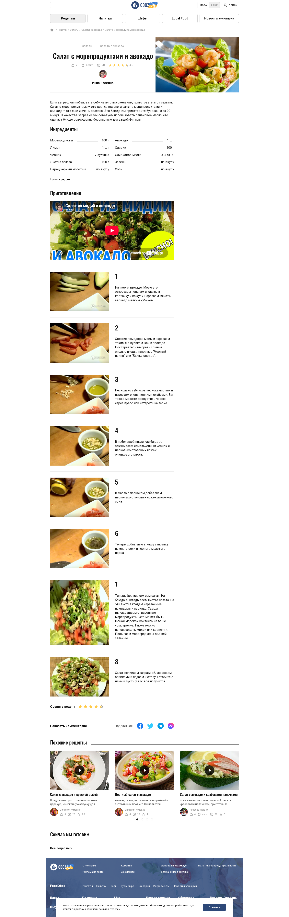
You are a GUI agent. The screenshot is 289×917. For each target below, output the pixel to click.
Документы (128, 871)
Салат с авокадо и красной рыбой (74, 794)
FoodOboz (57, 886)
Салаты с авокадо (91, 30)
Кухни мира (127, 886)
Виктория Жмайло (70, 809)
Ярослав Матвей (199, 809)
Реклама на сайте (93, 871)
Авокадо (121, 140)
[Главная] (52, 30)
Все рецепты (60, 848)
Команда (126, 865)
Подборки (144, 886)
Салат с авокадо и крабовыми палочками (209, 794)
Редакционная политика (174, 871)
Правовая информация (173, 865)
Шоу (53, 907)
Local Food (180, 18)
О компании (90, 865)
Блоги (54, 898)
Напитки (105, 18)
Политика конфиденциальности (217, 865)
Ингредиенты (161, 886)
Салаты (74, 30)
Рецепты (68, 18)
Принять (214, 907)
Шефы (142, 18)
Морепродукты (61, 140)
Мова (203, 5)
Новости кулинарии (219, 18)
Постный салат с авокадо (133, 794)
